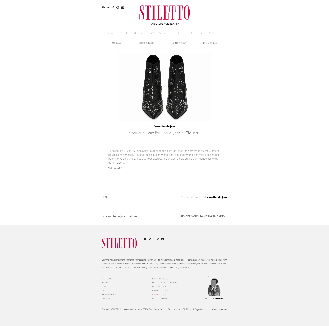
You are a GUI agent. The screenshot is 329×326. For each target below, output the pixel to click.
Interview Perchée (160, 279)
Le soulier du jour (164, 126)
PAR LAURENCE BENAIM (164, 23)
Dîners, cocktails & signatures (165, 283)
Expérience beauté (210, 43)
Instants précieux (178, 43)
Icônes (105, 283)
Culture (105, 287)
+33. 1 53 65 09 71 (179, 309)
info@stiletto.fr (200, 309)
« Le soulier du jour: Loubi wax (121, 216)
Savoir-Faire (106, 299)
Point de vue (116, 43)
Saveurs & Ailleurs (146, 43)
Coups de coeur (159, 287)
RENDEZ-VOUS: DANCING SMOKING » (203, 216)
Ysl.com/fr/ (115, 168)
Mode (104, 291)
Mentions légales (219, 309)
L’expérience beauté (160, 291)
